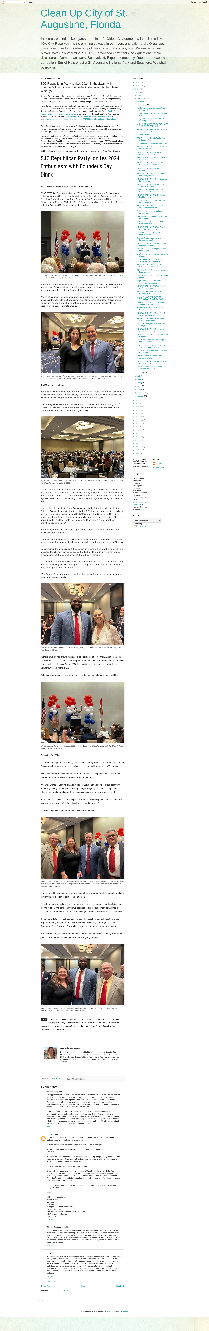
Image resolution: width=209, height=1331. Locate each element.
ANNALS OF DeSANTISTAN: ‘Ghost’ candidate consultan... (151, 314)
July (139, 376)
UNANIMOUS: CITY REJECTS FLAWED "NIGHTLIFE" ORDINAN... (152, 125)
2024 (137, 89)
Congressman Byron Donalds (73, 1019)
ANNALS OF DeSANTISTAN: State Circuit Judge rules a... (150, 330)
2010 (137, 440)
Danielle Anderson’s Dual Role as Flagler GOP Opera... (150, 234)
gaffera (109, 1311)
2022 (137, 400)
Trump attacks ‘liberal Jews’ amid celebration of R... (150, 191)
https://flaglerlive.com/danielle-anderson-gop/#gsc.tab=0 (88, 116)
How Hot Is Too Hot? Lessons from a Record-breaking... (151, 309)
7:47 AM (50, 1276)
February (141, 393)
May (139, 383)
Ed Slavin (50, 1134)
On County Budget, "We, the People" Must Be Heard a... (151, 341)
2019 (137, 410)
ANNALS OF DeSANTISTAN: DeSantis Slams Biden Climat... (152, 185)
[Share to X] (78, 1078)
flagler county (73, 1023)
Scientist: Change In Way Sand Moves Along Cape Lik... (152, 325)
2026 (137, 82)
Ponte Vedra (95, 1026)
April (139, 386)
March (140, 390)
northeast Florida (69, 1026)
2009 (137, 443)
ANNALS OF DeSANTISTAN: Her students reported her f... (150, 207)
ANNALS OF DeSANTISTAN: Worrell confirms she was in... (151, 287)
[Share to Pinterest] (84, 1078)
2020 (137, 407)
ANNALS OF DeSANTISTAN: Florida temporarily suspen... (151, 175)
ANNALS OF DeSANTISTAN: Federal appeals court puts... (151, 244)
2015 (137, 423)
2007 (137, 450)
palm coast (83, 1026)
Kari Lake (56, 1026)
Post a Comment (50, 1281)
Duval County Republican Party (53, 1023)
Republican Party (109, 1026)
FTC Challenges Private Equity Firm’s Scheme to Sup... (151, 139)
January (140, 396)
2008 (137, 447)
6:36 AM (50, 1219)
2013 (137, 430)
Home (83, 1286)
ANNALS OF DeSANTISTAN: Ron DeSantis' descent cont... (150, 169)
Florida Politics (113, 1023)
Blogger (125, 1311)
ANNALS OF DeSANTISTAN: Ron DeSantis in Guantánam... (150, 293)
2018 (137, 413)
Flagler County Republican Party (93, 1023)
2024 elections (54, 1019)
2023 (137, 92)
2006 (137, 453)
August (140, 373)
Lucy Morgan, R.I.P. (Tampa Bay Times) (152, 143)
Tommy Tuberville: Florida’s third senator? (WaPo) (149, 357)
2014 (137, 427)
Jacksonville (46, 1026)
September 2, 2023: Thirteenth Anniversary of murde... (149, 282)
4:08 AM (50, 1127)
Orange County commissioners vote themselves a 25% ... (151, 239)
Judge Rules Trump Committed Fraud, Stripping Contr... (152, 120)
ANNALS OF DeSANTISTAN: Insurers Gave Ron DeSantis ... (151, 153)
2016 (137, 420)
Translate (142, 526)
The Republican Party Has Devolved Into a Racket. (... (151, 201)
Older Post (120, 1286)
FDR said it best (143, 135)
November (141, 98)
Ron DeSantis (47, 1029)
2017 (137, 417)
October (140, 102)
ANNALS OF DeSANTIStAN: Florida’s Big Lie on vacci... (151, 196)
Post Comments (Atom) (60, 1290)
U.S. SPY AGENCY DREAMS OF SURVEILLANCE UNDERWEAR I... (151, 298)
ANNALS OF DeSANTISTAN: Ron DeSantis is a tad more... (150, 164)
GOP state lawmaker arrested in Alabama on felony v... (149, 368)
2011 (137, 437)
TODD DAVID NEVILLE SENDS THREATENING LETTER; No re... (151, 260)
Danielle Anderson (70, 1048)
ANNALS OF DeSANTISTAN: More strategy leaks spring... (150, 319)
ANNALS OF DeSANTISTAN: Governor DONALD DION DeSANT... (152, 228)
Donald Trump (114, 1019)
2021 (137, 404)
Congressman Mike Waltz (96, 1019)
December (141, 95)
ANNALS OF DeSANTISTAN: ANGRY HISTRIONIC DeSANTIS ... (151, 266)
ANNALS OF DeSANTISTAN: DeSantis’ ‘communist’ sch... (152, 130)
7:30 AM (50, 1246)
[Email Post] (68, 1078)
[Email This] (73, 1078)
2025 (137, 86)
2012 (137, 433)
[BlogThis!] (76, 1078)
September (141, 105)
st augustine (59, 1029)
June (139, 379)
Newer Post (45, 1286)
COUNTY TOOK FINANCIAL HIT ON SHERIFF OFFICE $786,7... (151, 346)
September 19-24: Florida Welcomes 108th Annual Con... (151, 303)
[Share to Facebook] (81, 1078)
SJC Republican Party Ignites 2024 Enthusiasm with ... (150, 223)
